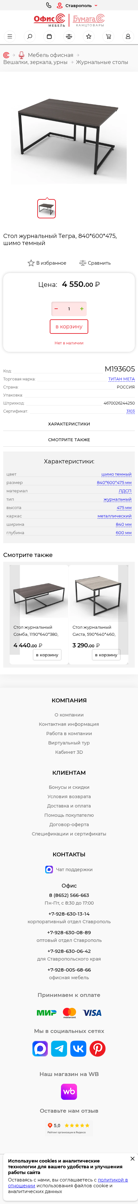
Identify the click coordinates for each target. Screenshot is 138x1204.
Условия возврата (69, 796)
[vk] (40, 1049)
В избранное (51, 263)
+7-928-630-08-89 (69, 932)
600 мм (124, 532)
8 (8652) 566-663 (69, 895)
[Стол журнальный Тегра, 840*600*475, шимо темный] (69, 133)
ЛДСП (125, 490)
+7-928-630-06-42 (69, 951)
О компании (69, 715)
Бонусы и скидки (69, 787)
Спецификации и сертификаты (69, 834)
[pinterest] (98, 1049)
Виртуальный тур (69, 743)
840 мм (124, 524)
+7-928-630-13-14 (69, 914)
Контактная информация (69, 724)
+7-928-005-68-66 (69, 970)
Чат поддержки (74, 869)
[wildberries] (69, 1092)
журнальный (118, 499)
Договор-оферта (69, 824)
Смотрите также (69, 439)
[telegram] (59, 1049)
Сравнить (99, 263)
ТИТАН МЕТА (121, 379)
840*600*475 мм (114, 482)
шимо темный (116, 474)
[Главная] (6, 55)
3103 (130, 411)
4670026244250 (119, 403)
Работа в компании (69, 733)
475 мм (124, 507)
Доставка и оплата (69, 806)
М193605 (120, 369)
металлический (115, 515)
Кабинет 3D (69, 752)
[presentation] (15, 610)
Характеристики (69, 423)
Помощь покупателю (69, 815)
